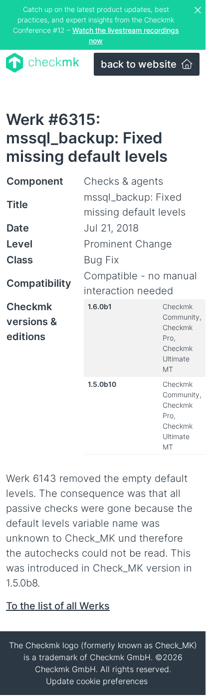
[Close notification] (199, 10)
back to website (140, 64)
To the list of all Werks (58, 606)
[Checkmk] (42, 63)
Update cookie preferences (97, 681)
